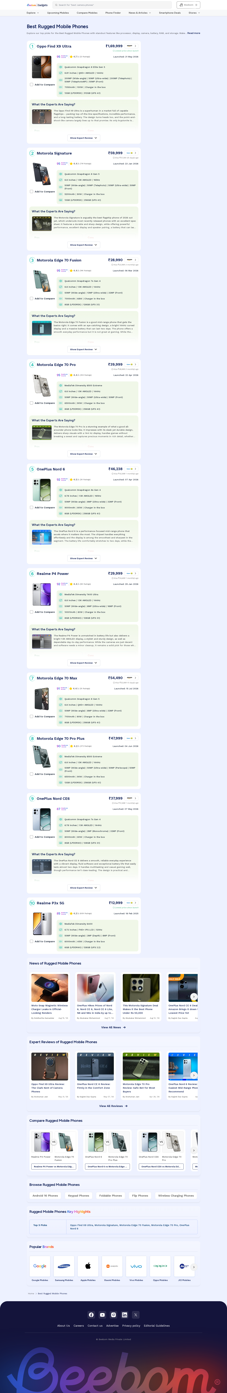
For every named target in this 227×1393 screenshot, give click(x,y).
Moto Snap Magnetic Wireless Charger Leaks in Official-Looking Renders (49, 1009)
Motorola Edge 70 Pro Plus (60, 738)
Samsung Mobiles (64, 1280)
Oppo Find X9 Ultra (54, 46)
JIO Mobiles (184, 1280)
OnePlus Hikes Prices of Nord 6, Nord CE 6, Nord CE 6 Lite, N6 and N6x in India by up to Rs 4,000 (95, 1009)
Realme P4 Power (53, 574)
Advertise (112, 1325)
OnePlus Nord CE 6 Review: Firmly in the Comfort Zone (93, 1086)
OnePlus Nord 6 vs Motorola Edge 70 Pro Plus (109, 1166)
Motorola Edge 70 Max (57, 678)
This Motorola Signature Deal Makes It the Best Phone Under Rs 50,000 (140, 1009)
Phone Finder (113, 12)
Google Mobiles (40, 1280)
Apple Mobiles (88, 1280)
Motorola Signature (54, 153)
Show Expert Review (81, 138)
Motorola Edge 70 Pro (56, 365)
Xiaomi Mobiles (112, 1280)
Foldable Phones (110, 1195)
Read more (193, 33)
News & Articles (138, 12)
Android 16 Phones (45, 1195)
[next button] (194, 996)
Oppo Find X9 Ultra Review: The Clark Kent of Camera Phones (48, 1088)
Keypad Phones (78, 1195)
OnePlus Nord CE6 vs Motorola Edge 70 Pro (162, 1166)
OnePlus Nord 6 (51, 469)
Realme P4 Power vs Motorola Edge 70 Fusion (55, 1166)
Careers (79, 1325)
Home (31, 1293)
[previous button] (33, 996)
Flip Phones (140, 1195)
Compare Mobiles (87, 12)
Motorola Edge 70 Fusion (59, 260)
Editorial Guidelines (157, 1325)
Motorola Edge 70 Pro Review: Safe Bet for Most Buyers (139, 1088)
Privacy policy (131, 1325)
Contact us (95, 1325)
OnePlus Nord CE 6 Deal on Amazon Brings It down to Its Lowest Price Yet (186, 1009)
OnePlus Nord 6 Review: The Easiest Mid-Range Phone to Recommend (185, 1088)
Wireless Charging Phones (176, 1195)
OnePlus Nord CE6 (53, 798)
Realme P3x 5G (50, 903)
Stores (193, 12)
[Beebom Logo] (37, 5)
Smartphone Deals (170, 12)
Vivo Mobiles (136, 1280)
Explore (31, 12)
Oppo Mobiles (160, 1280)
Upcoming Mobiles (58, 12)
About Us (63, 1325)
